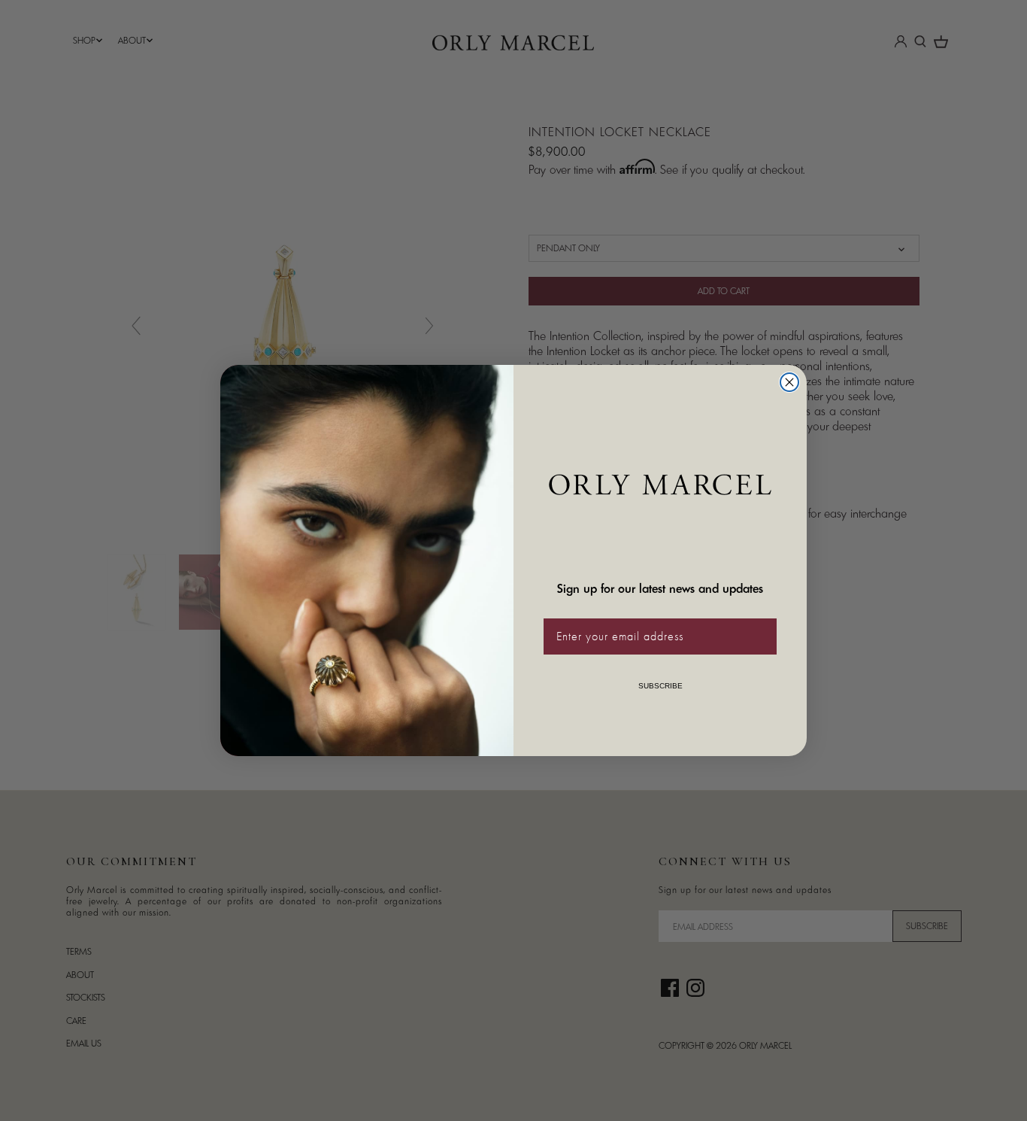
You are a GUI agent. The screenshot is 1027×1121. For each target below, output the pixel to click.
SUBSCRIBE (660, 686)
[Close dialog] (789, 382)
